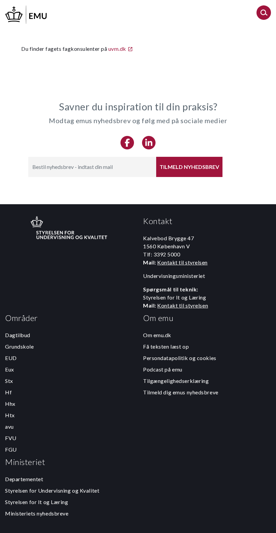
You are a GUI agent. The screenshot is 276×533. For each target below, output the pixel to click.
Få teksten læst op (166, 346)
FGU (11, 449)
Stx (9, 381)
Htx (10, 415)
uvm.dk (117, 48)
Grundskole (19, 346)
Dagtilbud (17, 335)
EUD (11, 358)
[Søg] (263, 14)
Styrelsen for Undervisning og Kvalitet (52, 490)
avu (9, 426)
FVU (10, 438)
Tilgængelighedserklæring (176, 381)
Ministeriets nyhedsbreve (36, 513)
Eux (9, 369)
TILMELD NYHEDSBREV (189, 167)
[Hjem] (26, 13)
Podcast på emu (162, 369)
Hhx (10, 403)
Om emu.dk (157, 335)
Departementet (24, 479)
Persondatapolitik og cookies (179, 358)
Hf (8, 392)
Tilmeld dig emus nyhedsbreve (180, 392)
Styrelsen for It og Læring (36, 502)
